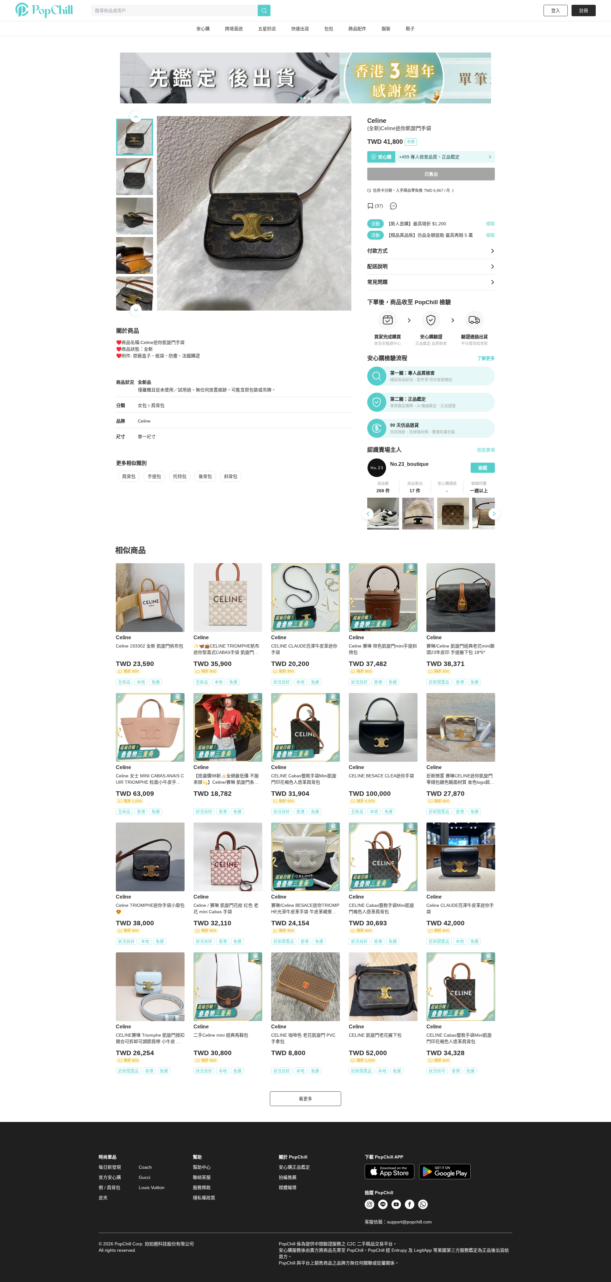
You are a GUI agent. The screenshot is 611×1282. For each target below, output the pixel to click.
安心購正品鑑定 (294, 1167)
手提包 (154, 476)
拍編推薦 (288, 1177)
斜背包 (230, 476)
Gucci (144, 1177)
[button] (383, 487)
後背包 (205, 476)
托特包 (179, 476)
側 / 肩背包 (109, 1187)
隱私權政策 (204, 1197)
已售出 (431, 174)
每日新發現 (110, 1167)
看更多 (305, 1098)
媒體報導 (288, 1187)
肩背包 (158, 405)
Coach (145, 1167)
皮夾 (103, 1197)
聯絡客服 (202, 1177)
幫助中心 (202, 1167)
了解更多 (486, 358)
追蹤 (482, 467)
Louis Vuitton (152, 1187)
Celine (144, 421)
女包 (142, 405)
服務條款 (202, 1187)
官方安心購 (110, 1177)
